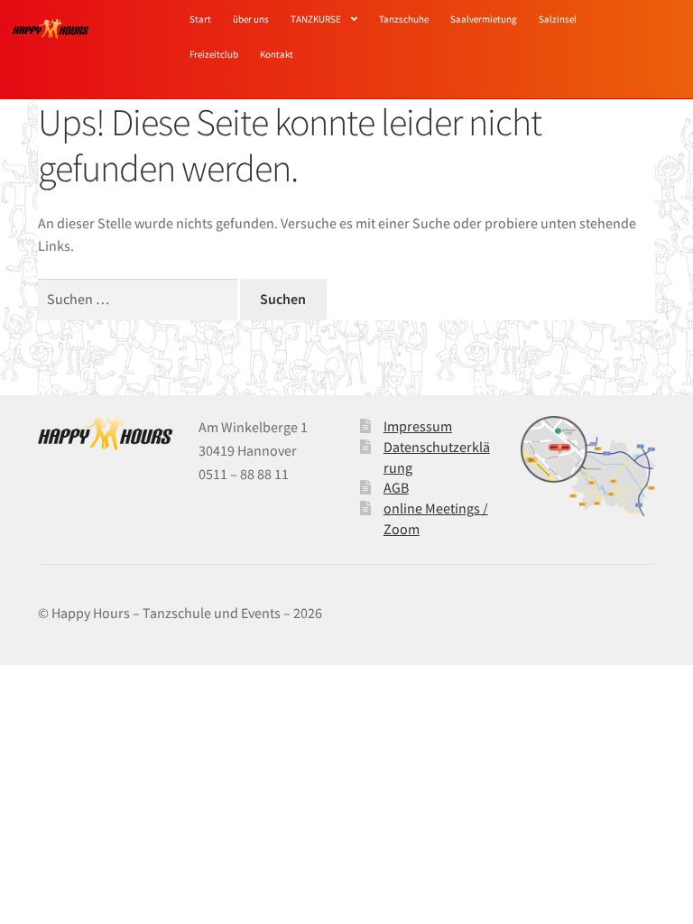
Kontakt (276, 54)
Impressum (417, 426)
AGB (396, 487)
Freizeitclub (213, 54)
